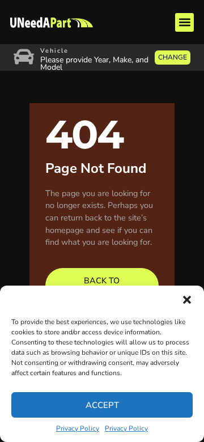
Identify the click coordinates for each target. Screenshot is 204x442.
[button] (187, 299)
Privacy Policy (77, 428)
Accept (102, 405)
